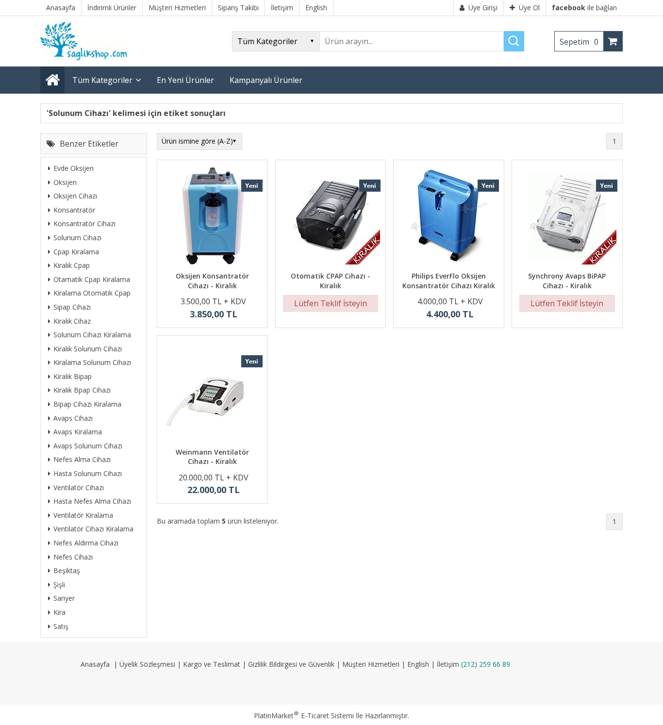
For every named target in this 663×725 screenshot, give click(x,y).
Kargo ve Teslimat (211, 664)
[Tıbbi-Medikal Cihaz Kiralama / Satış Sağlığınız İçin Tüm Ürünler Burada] (86, 61)
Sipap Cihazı (72, 307)
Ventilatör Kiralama (83, 515)
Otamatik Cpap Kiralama (91, 279)
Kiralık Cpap (71, 265)
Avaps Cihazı (73, 418)
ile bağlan (584, 7)
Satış (60, 626)
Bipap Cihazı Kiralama (87, 404)
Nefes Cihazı (73, 556)
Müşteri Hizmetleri (370, 664)
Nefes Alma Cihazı (82, 459)
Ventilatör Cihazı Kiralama (93, 528)
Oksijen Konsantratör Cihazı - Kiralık (212, 280)
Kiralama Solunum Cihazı (92, 362)
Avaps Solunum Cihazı (87, 445)
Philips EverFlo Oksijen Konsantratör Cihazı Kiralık (448, 280)
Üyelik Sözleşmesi (147, 664)
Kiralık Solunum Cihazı (87, 348)
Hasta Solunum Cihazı (87, 473)
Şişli (59, 584)
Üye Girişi (482, 7)
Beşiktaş (66, 570)
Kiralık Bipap (72, 376)
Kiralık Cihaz (72, 321)
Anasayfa (95, 664)
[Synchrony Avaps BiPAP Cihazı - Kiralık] (567, 217)
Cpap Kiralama (76, 251)
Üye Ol (529, 7)
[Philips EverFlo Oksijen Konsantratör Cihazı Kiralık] (449, 217)
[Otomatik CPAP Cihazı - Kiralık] (331, 217)
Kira (59, 612)
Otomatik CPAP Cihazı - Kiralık (330, 280)
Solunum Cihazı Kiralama (92, 334)
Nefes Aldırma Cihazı (85, 542)
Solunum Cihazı (77, 237)
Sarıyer (64, 598)
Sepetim (579, 41)
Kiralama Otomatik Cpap (92, 292)
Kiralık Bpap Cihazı (82, 390)
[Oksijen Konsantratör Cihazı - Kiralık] (212, 217)
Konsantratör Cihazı (84, 223)
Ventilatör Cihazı (78, 487)
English (418, 664)
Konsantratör (74, 209)
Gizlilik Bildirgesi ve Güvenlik (291, 664)
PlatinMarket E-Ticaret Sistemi (304, 715)
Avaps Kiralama (77, 431)
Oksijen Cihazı (75, 195)
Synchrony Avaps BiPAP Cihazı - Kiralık (567, 280)
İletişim (448, 664)
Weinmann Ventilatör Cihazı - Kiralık (212, 456)
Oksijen (65, 182)
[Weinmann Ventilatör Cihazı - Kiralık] (212, 393)
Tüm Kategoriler (102, 80)
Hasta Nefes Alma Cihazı (92, 501)
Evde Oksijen (73, 168)
